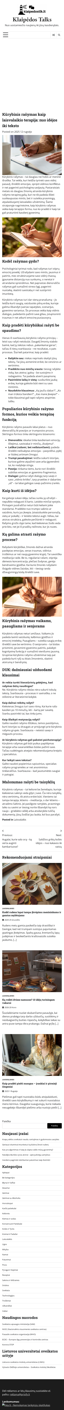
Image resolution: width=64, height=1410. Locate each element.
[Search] (59, 35)
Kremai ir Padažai (9, 1234)
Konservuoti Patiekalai (12, 1223)
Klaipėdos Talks (32, 19)
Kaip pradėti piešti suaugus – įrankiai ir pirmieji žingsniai (29, 1085)
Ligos (4, 1244)
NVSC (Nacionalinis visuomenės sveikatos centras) (24, 1329)
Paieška (6, 1121)
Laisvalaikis (20, 819)
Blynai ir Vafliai (8, 1182)
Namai (5, 1254)
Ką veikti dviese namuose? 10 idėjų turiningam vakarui (28, 1001)
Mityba (5, 1249)
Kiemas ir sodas (9, 1218)
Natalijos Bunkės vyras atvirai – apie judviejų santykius (26, 1154)
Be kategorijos (8, 1177)
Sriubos (5, 1285)
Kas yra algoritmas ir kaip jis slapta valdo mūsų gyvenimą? (27, 1149)
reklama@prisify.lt (20, 1394)
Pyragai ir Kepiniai (10, 1270)
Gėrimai (5, 1193)
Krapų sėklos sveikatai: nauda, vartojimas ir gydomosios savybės (30, 1139)
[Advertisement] (32, 72)
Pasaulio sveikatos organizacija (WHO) (19, 1334)
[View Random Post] (53, 35)
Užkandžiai (7, 1305)
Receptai (6, 1275)
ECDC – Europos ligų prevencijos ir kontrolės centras (25, 1339)
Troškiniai (6, 1300)
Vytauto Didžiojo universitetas (15, 1367)
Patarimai (6, 1259)
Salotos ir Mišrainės (10, 1280)
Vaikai (4, 1311)
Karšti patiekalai (9, 1208)
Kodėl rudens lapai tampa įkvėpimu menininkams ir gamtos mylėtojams (31, 914)
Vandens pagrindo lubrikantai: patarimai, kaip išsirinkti (26, 1160)
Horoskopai (7, 1203)
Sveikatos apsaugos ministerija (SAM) (18, 1324)
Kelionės (6, 1213)
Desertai (6, 1188)
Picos (4, 1264)
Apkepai (5, 1172)
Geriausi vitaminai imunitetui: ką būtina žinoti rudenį (25, 1144)
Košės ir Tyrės (8, 1228)
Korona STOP (8, 1344)
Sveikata (6, 1290)
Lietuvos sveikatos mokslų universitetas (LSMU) (23, 1362)
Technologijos (8, 1295)
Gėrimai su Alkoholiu (11, 1198)
